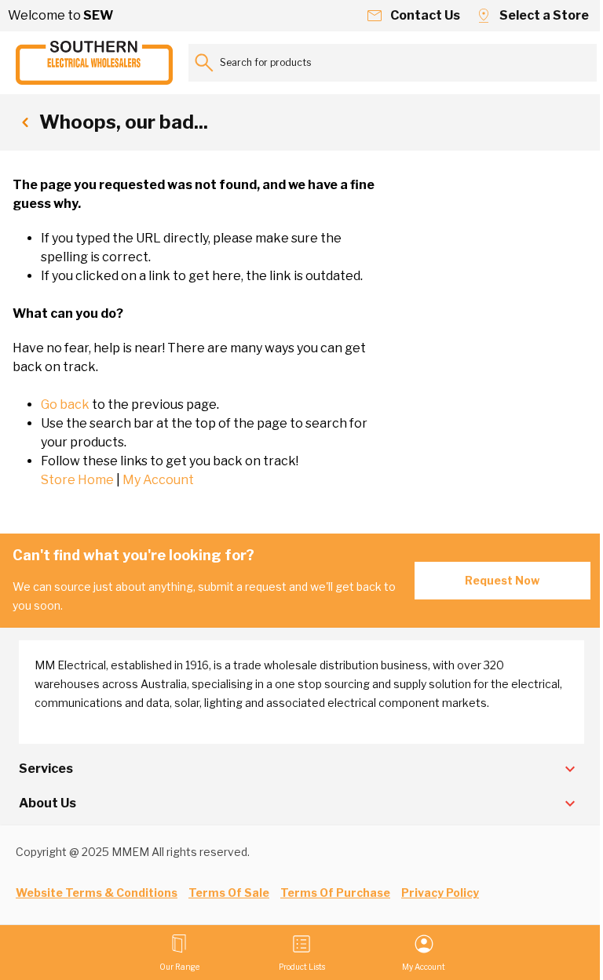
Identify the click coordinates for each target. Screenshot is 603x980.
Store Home (77, 479)
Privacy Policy (440, 892)
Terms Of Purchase (335, 892)
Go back (65, 404)
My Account (158, 479)
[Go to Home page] (94, 63)
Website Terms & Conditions (96, 892)
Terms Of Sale (228, 892)
